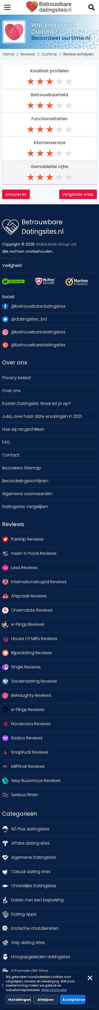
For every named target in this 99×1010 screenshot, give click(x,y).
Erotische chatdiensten (35, 928)
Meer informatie (53, 990)
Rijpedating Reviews (31, 653)
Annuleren (16, 194)
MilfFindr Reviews (28, 766)
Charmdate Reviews (32, 610)
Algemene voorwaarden (27, 494)
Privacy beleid (16, 378)
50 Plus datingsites (30, 829)
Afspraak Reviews (29, 596)
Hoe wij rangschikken (23, 429)
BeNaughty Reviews (31, 695)
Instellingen (19, 999)
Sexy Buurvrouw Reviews (35, 781)
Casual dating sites (31, 872)
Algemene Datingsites (33, 857)
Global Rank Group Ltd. (56, 244)
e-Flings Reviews (27, 624)
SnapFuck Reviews (29, 752)
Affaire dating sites (30, 843)
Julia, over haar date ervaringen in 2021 (42, 416)
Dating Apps (23, 914)
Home (8, 54)
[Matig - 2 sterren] (40, 81)
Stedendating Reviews (34, 681)
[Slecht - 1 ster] (30, 81)
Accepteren (73, 999)
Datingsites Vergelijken (25, 507)
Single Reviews (26, 667)
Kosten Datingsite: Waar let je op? (36, 403)
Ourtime (49, 54)
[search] (91, 7)
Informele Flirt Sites (29, 971)
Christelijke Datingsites (33, 886)
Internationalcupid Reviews (39, 582)
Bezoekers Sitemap (21, 468)
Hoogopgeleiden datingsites (40, 957)
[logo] (49, 7)
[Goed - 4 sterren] (59, 81)
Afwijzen (45, 999)
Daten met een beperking (37, 900)
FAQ (6, 442)
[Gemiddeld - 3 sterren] (49, 81)
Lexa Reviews (24, 568)
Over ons (11, 391)
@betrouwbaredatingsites (38, 306)
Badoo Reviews (27, 738)
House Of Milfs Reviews (34, 639)
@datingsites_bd (29, 319)
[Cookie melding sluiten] (90, 978)
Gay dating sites (28, 943)
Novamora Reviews (30, 724)
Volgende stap (78, 194)
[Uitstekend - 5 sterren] (68, 81)
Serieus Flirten (24, 795)
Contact (11, 455)
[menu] (7, 7)
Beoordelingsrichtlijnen (25, 481)
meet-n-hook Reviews (33, 553)
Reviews (28, 54)
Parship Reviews (27, 539)
